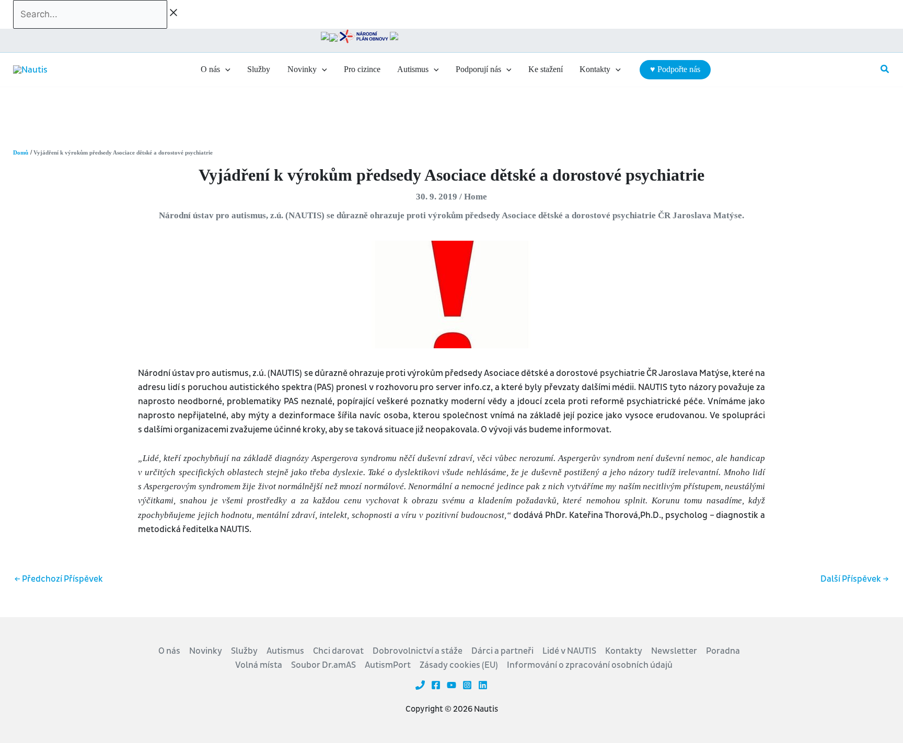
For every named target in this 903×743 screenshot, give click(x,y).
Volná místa (258, 664)
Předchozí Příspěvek (58, 578)
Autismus (285, 650)
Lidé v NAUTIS (569, 650)
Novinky (205, 650)
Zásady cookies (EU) (459, 664)
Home (475, 197)
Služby (244, 650)
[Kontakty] (420, 685)
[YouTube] (451, 685)
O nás (169, 650)
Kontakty (623, 650)
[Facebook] (436, 685)
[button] (225, 69)
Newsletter (674, 650)
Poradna (723, 650)
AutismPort (388, 664)
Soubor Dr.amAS (323, 664)
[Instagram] (467, 685)
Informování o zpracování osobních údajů (590, 664)
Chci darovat (338, 650)
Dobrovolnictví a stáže (417, 650)
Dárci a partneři (502, 650)
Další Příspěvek (854, 578)
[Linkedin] (483, 685)
